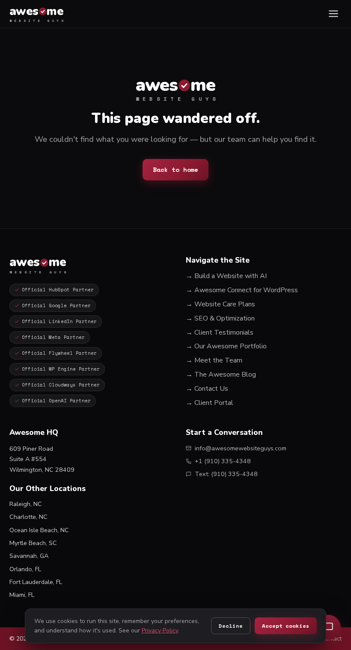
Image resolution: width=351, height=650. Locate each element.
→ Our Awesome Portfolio (226, 346)
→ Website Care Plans (220, 304)
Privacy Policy (160, 630)
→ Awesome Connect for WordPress (242, 290)
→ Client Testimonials (219, 332)
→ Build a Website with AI (226, 276)
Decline (230, 626)
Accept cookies (285, 626)
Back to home (175, 169)
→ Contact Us (207, 388)
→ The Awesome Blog (221, 374)
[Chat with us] (328, 627)
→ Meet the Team (214, 360)
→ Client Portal (209, 402)
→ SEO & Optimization (220, 318)
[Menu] (333, 14)
